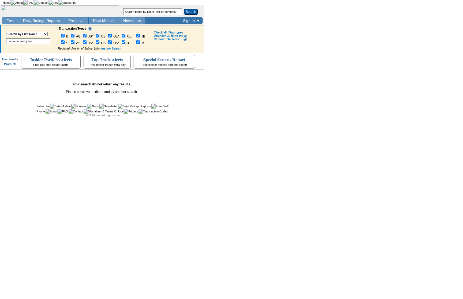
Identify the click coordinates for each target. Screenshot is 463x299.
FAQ (30, 2)
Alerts (95, 106)
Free (10, 20)
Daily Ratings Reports (41, 20)
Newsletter (132, 20)
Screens (81, 106)
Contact (43, 2)
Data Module (104, 20)
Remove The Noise (167, 39)
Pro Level (76, 20)
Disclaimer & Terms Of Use (106, 111)
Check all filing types (168, 32)
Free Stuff (162, 106)
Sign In (189, 20)
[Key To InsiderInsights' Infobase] (90, 29)
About (19, 2)
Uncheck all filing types (170, 35)
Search (191, 12)
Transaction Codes (155, 111)
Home (6, 2)
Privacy (133, 111)
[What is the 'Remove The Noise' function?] (185, 40)
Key (55, 2)
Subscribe (69, 2)
